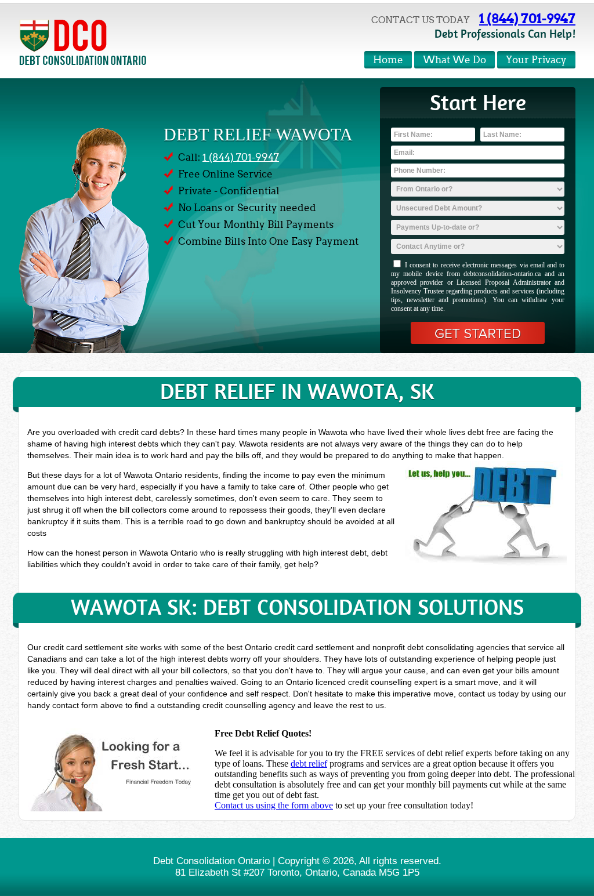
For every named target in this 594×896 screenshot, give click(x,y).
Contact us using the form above (274, 805)
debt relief (309, 763)
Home (388, 60)
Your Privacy (536, 60)
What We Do (454, 60)
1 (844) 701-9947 (527, 18)
